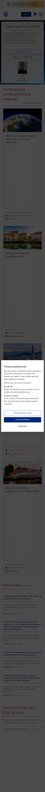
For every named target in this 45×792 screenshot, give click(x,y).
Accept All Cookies (22, 419)
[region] (22, 396)
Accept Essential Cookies (23, 413)
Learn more (22, 426)
